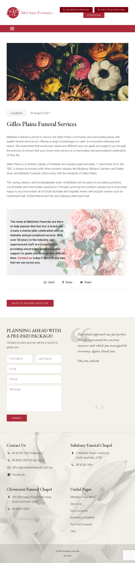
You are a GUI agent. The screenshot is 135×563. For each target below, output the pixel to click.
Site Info (68, 555)
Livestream (94, 15)
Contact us (25, 258)
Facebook (18, 474)
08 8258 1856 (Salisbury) (27, 453)
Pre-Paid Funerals (81, 524)
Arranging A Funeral (82, 517)
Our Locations (79, 510)
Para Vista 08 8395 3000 (113, 9)
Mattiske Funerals (81, 497)
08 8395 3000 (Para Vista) (28, 460)
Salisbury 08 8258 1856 (77, 9)
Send (50, 282)
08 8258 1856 (84, 465)
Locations (16, 113)
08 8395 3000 (20, 509)
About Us (76, 504)
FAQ (73, 531)
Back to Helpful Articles (30, 303)
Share (68, 282)
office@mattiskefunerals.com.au (32, 467)
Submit (17, 418)
